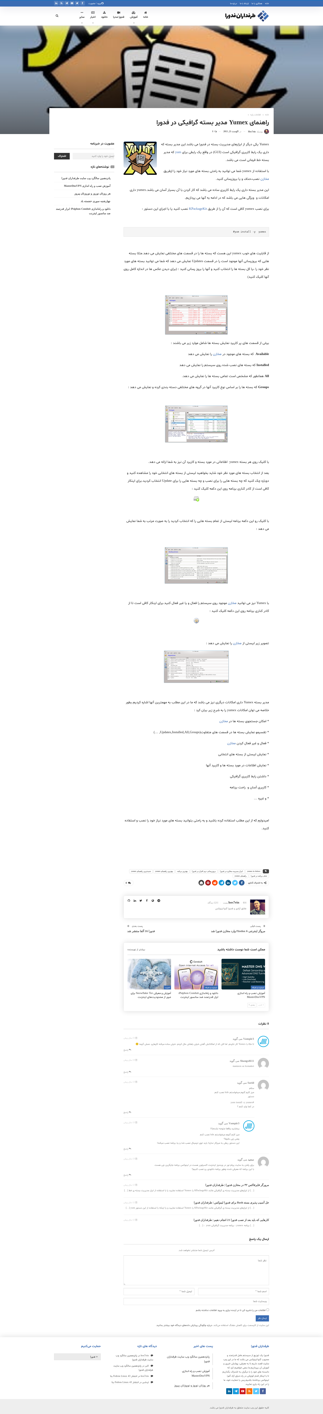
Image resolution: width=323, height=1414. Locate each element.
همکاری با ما (257, 3)
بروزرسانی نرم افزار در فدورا (204, 871)
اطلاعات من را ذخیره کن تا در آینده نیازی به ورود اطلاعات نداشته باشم (231, 1310)
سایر (81, 17)
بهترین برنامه (182, 871)
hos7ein (145, 1355)
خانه (267, 3)
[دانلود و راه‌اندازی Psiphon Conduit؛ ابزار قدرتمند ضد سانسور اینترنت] (196, 974)
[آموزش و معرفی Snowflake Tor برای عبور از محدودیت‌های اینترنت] (149, 974)
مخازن (264, 179)
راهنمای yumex (241, 876)
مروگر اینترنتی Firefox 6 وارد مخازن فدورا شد (238, 931)
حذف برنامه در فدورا (259, 876)
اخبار (93, 17)
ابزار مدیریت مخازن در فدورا (231, 871)
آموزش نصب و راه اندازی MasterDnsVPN (87, 186)
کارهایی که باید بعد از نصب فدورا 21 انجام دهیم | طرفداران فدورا (231, 1219)
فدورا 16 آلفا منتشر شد (141, 931)
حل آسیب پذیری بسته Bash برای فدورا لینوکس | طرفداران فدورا (231, 1202)
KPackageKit (198, 209)
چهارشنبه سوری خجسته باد (95, 201)
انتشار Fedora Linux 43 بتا (123, 1376)
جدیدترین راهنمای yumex (141, 871)
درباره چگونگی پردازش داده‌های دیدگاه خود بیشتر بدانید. (184, 1325)
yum (178, 152)
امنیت (167, 987)
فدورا (92, 1356)
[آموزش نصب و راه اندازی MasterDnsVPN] (243, 974)
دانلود (104, 17)
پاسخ (126, 1050)
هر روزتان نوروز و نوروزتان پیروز (92, 193)
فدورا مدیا (118, 17)
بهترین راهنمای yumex (164, 871)
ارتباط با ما (244, 3)
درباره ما (233, 3)
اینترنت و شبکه (258, 987)
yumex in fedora (253, 871)
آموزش (134, 17)
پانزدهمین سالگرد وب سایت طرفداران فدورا (85, 178)
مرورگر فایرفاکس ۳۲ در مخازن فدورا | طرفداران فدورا (237, 1185)
